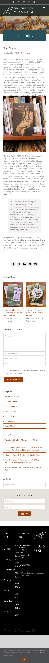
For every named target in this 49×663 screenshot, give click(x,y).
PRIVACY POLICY (19, 632)
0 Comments (26, 53)
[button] (5, 302)
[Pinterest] (44, 546)
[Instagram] (35, 550)
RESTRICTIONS (30, 632)
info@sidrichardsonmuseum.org (31, 573)
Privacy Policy (42, 652)
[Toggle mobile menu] (44, 8)
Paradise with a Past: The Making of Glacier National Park (12, 313)
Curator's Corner (11, 406)
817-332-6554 (24, 575)
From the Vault (10, 411)
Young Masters (10, 426)
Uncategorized (10, 421)
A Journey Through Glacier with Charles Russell (34, 313)
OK (24, 659)
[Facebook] (35, 546)
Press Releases (10, 416)
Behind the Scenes (12, 396)
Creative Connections (13, 401)
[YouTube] (39, 550)
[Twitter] (39, 546)
